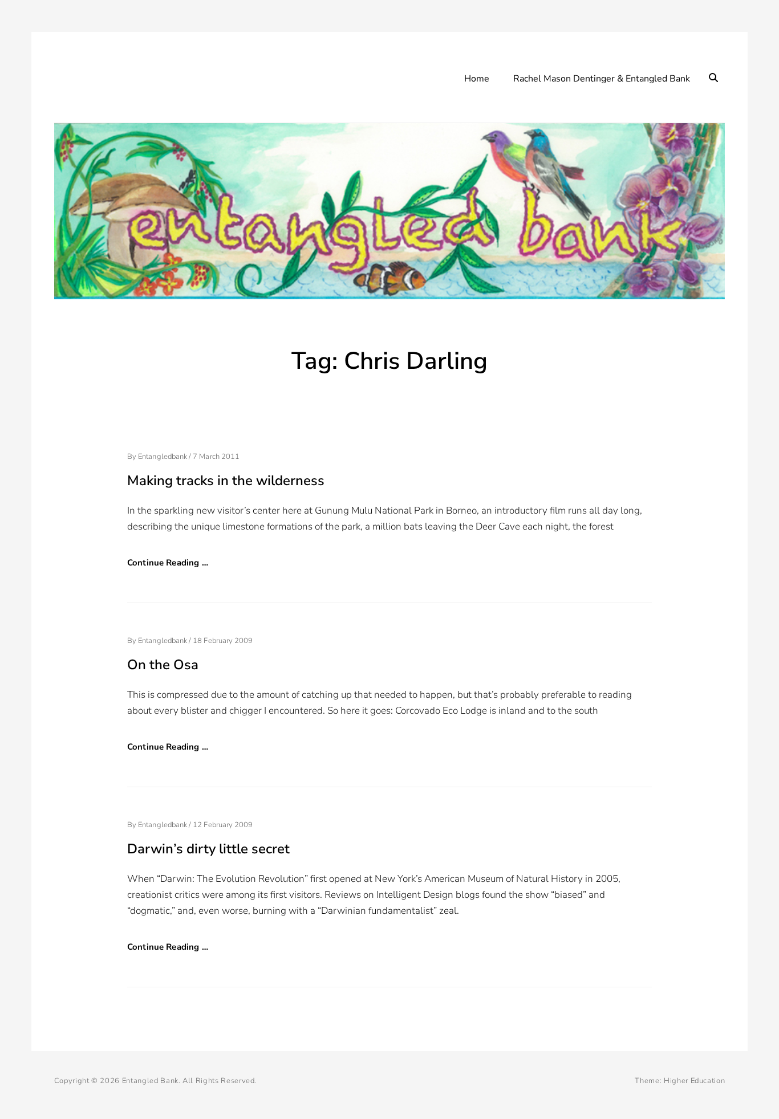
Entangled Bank (150, 1081)
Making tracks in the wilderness (225, 480)
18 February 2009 (223, 641)
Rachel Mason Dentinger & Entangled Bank (601, 78)
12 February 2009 (223, 825)
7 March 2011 (216, 456)
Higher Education (694, 1081)
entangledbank (162, 456)
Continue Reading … (167, 562)
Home (476, 78)
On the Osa (162, 665)
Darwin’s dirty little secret (208, 849)
